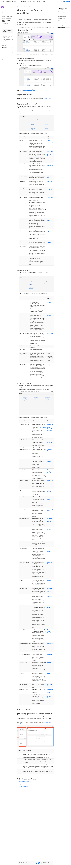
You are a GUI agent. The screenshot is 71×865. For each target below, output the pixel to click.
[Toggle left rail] (13, 4)
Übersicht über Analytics (6, 23)
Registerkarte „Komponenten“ (62, 20)
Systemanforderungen (6, 42)
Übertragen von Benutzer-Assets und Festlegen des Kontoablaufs (50, 427)
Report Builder (4, 49)
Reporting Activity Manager (49, 631)
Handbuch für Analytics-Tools (7, 16)
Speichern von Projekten (23, 786)
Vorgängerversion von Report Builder (5, 52)
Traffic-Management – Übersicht (50, 550)
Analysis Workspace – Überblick (24, 784)
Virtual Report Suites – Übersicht (49, 178)
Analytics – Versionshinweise (6, 18)
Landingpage (4, 45)
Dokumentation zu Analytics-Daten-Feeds (50, 596)
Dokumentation (20, 6)
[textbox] (7, 10)
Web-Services (49, 673)
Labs (2, 59)
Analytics (26, 6)
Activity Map (4, 54)
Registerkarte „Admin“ (61, 25)
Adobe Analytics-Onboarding (24, 781)
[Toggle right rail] (58, 4)
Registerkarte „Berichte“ (62, 18)
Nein (62, 9)
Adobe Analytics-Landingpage (29, 90)
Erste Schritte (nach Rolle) (7, 28)
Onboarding (4, 25)
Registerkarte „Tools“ (61, 22)
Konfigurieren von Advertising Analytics (50, 590)
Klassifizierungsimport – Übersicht (50, 510)
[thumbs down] (39, 863)
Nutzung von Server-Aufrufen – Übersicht (50, 564)
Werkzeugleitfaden (32, 6)
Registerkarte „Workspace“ (62, 16)
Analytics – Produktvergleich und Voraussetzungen (8, 40)
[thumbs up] (36, 863)
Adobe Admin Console (42, 427)
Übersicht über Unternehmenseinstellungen (50, 654)
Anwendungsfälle (5, 34)
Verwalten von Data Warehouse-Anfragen (50, 302)
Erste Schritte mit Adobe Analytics (6, 21)
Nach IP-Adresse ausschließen (49, 607)
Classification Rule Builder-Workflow (49, 520)
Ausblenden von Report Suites (49, 696)
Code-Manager (50, 541)
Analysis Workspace (5, 47)
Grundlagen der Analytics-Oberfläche (7, 31)
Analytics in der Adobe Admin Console (50, 449)
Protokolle (49, 580)
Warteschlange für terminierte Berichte (49, 242)
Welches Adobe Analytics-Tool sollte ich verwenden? (7, 37)
